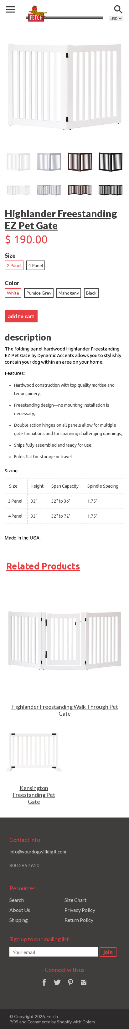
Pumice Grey (38, 293)
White (13, 293)
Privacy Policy (79, 910)
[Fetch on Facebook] (44, 986)
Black (91, 293)
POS (13, 1021)
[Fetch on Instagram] (83, 986)
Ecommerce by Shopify (50, 1021)
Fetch (52, 1016)
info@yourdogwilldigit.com (37, 851)
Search (16, 900)
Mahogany (69, 293)
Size (10, 255)
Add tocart (21, 316)
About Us (19, 910)
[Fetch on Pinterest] (70, 986)
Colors (88, 1021)
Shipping (18, 920)
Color (12, 283)
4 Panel (35, 265)
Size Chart (75, 900)
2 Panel (14, 265)
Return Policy (78, 920)
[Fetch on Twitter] (57, 986)
